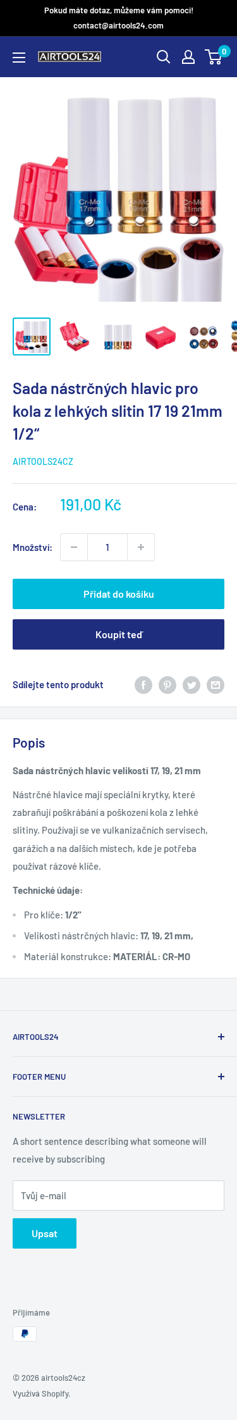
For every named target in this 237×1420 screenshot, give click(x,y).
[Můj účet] (188, 57)
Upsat (45, 1233)
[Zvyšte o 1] (74, 547)
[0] (214, 57)
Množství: (32, 547)
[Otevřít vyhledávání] (164, 57)
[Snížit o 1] (141, 547)
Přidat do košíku (118, 594)
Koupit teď (118, 634)
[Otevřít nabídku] (19, 57)
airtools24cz (43, 461)
